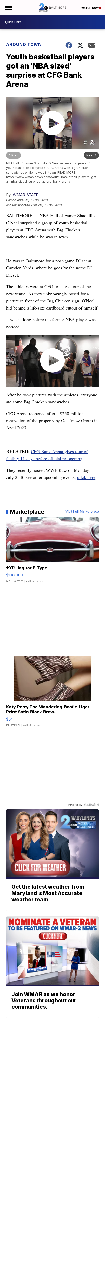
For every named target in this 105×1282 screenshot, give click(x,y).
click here (86, 477)
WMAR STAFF (25, 194)
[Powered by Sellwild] (91, 805)
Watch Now (90, 7)
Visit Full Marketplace (82, 512)
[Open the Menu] (8, 7)
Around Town (24, 44)
